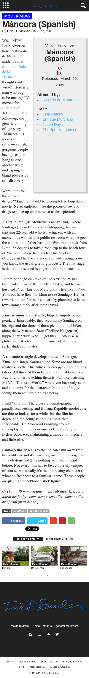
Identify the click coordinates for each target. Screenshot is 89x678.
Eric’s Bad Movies (73, 661)
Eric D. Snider (18, 31)
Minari (6, 567)
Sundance (19, 510)
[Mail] (40, 634)
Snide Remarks (49, 661)
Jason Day (52, 124)
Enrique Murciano (58, 119)
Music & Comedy (60, 666)
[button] (82, 6)
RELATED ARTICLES (28, 539)
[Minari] (15, 556)
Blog (21, 666)
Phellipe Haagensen (60, 130)
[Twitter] (58, 634)
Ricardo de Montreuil (60, 100)
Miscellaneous (37, 666)
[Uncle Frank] (44, 556)
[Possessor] (73, 556)
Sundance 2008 (39, 510)
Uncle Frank (38, 567)
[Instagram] (31, 634)
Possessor (66, 567)
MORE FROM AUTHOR (59, 539)
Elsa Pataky (53, 114)
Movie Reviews (17, 16)
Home (10, 661)
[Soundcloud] (49, 634)
